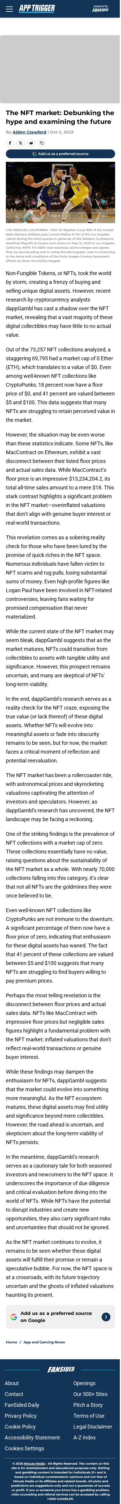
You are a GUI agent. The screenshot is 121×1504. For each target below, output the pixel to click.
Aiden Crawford (29, 132)
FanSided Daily (22, 1405)
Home (11, 1342)
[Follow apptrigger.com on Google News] (106, 1317)
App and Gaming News (44, 1342)
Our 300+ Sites (90, 1394)
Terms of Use (89, 1416)
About (12, 1383)
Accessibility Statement (32, 1437)
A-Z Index (84, 1437)
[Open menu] (9, 8)
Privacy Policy (21, 1416)
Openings (84, 1383)
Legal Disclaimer (92, 1427)
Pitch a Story (88, 1405)
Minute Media (34, 1464)
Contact (14, 1394)
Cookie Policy (20, 1427)
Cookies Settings (24, 1448)
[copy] (42, 143)
